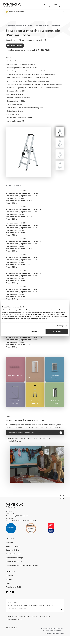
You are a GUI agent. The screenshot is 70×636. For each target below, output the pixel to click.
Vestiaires (9, 542)
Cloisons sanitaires (12, 550)
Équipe (8, 583)
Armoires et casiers (13, 546)
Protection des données (56, 628)
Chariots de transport (13, 554)
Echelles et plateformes (14, 561)
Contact (54, 5)
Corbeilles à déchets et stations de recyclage (22, 565)
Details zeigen (60, 326)
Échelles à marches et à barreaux (47, 25)
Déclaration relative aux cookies (54, 633)
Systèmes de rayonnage (14, 558)
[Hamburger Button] (65, 4)
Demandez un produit (15, 45)
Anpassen (33, 331)
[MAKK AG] (12, 4)
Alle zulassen (57, 331)
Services (9, 579)
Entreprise (9, 576)
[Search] (39, 5)
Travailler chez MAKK (13, 587)
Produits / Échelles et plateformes (19, 25)
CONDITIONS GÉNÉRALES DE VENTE (52, 630)
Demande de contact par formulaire (21, 433)
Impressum (44, 628)
